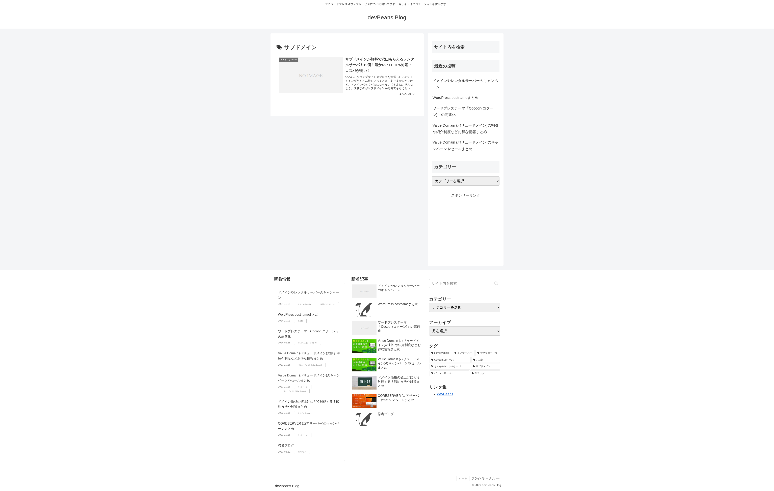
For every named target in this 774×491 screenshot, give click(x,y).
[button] (496, 283)
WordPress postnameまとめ (455, 98)
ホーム (463, 478)
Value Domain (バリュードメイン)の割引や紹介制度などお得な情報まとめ (465, 128)
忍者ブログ (286, 445)
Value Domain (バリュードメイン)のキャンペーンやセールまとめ (465, 145)
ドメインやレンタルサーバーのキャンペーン (465, 84)
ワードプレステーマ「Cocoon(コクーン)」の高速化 (463, 111)
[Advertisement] (465, 227)
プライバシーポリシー (485, 478)
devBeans (445, 394)
